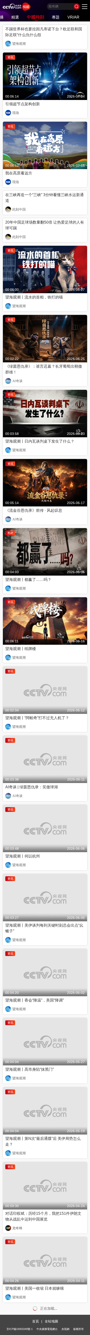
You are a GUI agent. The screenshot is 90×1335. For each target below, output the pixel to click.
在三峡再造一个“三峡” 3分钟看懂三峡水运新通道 (44, 198)
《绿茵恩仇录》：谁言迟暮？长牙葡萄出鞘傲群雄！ (43, 369)
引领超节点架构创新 (22, 104)
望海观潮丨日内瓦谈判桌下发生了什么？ (39, 441)
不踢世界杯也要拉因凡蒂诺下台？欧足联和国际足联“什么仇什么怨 (43, 32)
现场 (15, 113)
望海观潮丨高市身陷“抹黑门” (29, 1069)
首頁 (35, 1321)
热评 (10, 533)
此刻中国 (19, 209)
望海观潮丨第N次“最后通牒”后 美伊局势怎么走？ (43, 1141)
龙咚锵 (17, 1228)
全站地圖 (51, 1321)
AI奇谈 (17, 381)
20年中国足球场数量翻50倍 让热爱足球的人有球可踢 (44, 225)
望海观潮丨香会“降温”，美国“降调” (34, 1000)
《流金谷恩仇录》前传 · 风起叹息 (33, 510)
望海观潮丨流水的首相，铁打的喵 (34, 297)
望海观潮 (19, 44)
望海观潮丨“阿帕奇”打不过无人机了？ (37, 718)
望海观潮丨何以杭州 (22, 856)
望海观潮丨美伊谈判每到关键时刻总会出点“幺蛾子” (44, 928)
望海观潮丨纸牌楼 (20, 649)
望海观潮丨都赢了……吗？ (28, 580)
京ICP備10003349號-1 (19, 1329)
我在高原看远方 (18, 173)
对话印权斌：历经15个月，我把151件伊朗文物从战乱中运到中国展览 (43, 1216)
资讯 (10, 57)
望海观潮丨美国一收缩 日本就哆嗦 (34, 1288)
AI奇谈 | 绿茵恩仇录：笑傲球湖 (31, 787)
